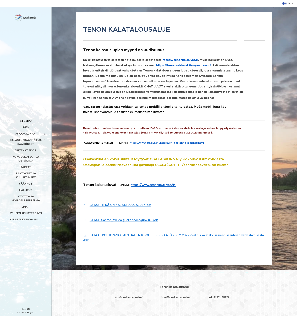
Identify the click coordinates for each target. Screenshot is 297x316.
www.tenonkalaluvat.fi (125, 86)
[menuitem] (26, 121)
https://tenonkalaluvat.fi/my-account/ (183, 65)
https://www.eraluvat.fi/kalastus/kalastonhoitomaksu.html (167, 142)
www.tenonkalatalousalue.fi (129, 297)
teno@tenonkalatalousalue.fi (176, 297)
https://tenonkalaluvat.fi (180, 60)
